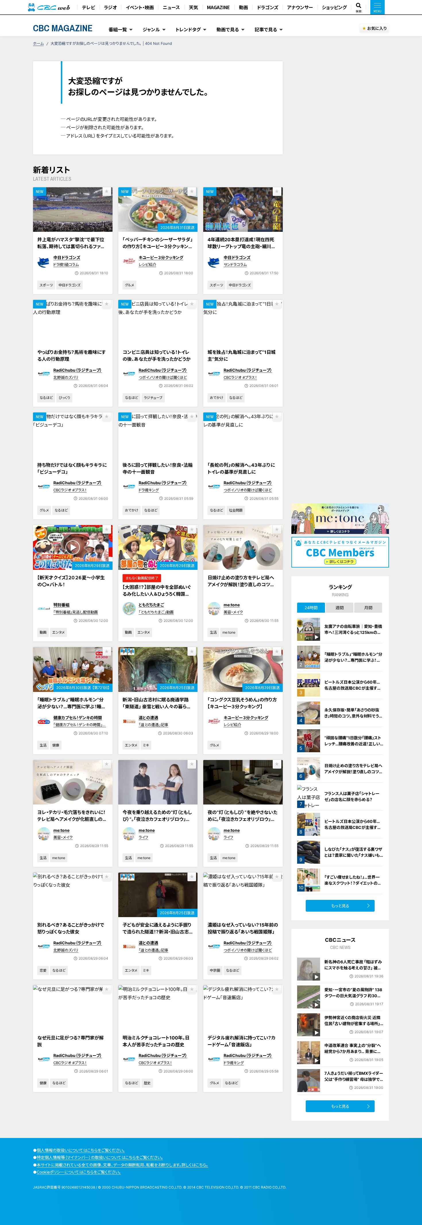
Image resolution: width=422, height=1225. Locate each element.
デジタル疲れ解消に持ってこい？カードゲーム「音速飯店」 (242, 1041)
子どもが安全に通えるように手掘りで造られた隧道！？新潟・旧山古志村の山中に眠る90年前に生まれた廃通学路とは (157, 935)
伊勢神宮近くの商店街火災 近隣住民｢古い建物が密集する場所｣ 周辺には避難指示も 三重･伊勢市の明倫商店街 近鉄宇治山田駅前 (353, 1026)
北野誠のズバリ (65, 377)
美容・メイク (233, 612)
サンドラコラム (235, 264)
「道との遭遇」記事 (153, 724)
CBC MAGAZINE (63, 28)
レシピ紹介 (147, 264)
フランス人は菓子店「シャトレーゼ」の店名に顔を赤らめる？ (352, 796)
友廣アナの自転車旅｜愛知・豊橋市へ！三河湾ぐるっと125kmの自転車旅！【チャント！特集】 (353, 632)
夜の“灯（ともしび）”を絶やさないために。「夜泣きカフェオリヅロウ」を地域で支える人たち (242, 819)
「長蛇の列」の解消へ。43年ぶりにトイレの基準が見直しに (241, 468)
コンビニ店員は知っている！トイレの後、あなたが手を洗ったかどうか (157, 355)
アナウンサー (300, 7)
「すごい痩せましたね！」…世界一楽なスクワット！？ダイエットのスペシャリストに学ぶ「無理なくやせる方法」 (353, 886)
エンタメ (58, 632)
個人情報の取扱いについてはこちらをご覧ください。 (81, 1150)
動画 (243, 7)
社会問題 (236, 510)
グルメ (129, 285)
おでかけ (216, 398)
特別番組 (61, 604)
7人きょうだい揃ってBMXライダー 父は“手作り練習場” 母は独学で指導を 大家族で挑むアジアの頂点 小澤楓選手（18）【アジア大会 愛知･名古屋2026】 (353, 1085)
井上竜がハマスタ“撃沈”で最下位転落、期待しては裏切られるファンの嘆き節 (71, 246)
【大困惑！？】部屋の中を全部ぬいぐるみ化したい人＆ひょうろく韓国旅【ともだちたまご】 (157, 594)
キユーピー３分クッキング (161, 257)
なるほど (46, 398)
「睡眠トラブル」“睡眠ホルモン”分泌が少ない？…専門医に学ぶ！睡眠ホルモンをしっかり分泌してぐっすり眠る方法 (72, 710)
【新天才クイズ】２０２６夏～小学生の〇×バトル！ (71, 581)
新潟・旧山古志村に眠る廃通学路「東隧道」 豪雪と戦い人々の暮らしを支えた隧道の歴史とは (157, 706)
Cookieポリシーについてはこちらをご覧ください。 (79, 1172)
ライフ (143, 837)
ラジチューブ (153, 398)
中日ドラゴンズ (66, 257)
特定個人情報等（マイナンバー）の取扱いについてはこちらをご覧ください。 (100, 1157)
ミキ (146, 745)
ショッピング (334, 7)
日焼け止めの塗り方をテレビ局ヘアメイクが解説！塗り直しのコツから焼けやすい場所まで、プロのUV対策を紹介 (243, 588)
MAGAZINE (218, 7)
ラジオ (110, 7)
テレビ (88, 7)
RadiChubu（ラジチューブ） (77, 370)
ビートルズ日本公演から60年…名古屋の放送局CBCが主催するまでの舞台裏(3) (352, 688)
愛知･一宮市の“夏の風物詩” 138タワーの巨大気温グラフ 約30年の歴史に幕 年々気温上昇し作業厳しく (353, 998)
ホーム (38, 43)
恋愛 (43, 970)
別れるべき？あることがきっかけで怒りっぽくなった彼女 (70, 928)
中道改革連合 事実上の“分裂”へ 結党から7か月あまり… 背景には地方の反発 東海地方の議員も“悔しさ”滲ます (353, 1054)
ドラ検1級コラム (66, 264)
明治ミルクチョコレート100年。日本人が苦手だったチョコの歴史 (156, 1041)
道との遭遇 (148, 717)
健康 (55, 745)
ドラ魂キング (149, 490)
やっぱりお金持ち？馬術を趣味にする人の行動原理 (71, 355)
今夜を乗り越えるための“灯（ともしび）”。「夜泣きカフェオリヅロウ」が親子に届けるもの (157, 819)
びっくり (64, 398)
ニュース (171, 7)
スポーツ (46, 285)
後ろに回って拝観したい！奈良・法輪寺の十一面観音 (158, 468)
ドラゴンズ (267, 7)
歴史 (147, 1083)
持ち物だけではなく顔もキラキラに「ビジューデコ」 (72, 468)
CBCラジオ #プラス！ (240, 377)
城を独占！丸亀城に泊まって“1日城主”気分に (242, 355)
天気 (193, 7)
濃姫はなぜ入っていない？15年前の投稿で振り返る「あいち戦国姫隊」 (243, 928)
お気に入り (376, 28)
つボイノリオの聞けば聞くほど (163, 377)
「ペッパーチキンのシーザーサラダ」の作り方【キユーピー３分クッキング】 (158, 246)
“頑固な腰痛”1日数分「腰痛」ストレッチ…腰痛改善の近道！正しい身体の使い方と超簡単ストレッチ (353, 743)
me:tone (232, 604)
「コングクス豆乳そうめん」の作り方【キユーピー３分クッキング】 (242, 703)
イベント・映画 (140, 7)
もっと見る (340, 905)
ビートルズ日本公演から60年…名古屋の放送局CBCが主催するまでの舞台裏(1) (352, 827)
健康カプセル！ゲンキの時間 (77, 717)
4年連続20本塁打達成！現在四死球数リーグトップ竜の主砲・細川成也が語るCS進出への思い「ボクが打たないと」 (242, 250)
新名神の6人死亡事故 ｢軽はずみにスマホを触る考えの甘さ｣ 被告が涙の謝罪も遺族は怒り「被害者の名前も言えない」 (353, 970)
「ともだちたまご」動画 (156, 612)
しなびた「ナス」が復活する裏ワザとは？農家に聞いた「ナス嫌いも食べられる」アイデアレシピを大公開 (353, 858)
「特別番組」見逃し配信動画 (75, 612)
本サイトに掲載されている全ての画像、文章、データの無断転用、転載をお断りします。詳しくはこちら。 (122, 1164)
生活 (213, 632)
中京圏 (215, 970)
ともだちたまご (151, 604)
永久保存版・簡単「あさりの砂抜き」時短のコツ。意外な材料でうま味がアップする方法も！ (353, 715)
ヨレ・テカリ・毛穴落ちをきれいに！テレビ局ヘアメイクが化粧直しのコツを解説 (72, 819)
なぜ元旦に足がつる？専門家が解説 (70, 1041)
